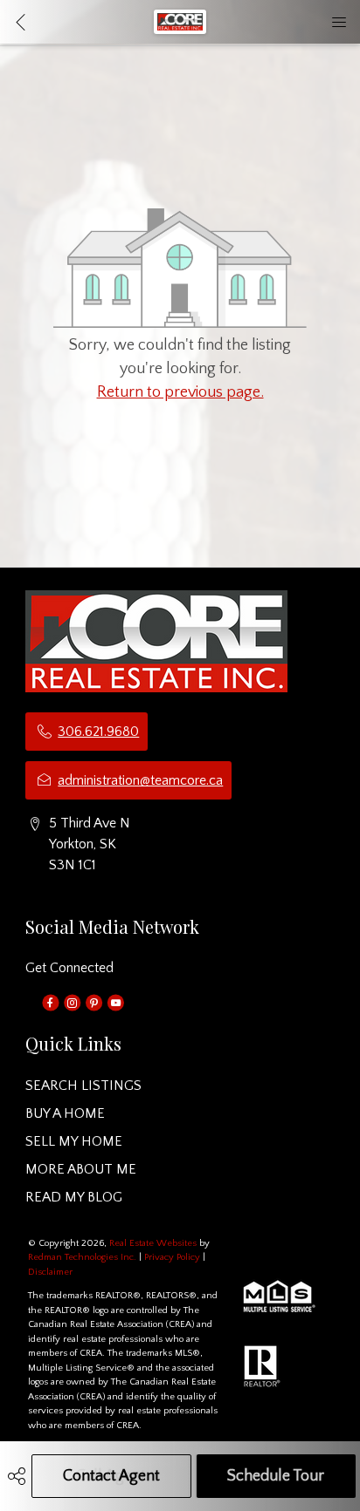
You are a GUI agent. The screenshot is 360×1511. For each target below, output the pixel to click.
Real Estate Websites (154, 1243)
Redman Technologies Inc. (83, 1257)
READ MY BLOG (73, 1197)
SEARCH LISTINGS (83, 1085)
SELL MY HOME (73, 1141)
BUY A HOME (65, 1113)
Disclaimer (50, 1272)
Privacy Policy (172, 1257)
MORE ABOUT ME (80, 1169)
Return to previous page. (180, 392)
